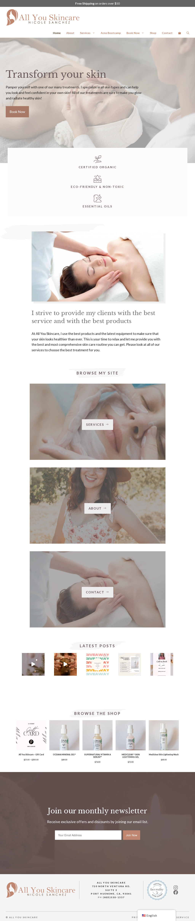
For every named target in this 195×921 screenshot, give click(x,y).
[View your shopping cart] (179, 33)
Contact (167, 32)
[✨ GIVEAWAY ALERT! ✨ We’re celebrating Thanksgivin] (97, 664)
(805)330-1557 (114, 897)
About (70, 32)
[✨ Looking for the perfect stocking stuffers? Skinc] (33, 664)
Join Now (131, 835)
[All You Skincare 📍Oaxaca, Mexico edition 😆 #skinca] (65, 664)
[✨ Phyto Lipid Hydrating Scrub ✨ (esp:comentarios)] (129, 664)
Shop (153, 32)
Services (85, 32)
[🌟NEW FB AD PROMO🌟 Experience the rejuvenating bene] (161, 664)
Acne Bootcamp (111, 32)
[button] (188, 33)
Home (57, 32)
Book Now (133, 32)
